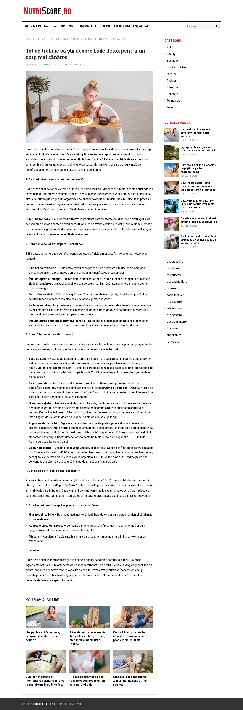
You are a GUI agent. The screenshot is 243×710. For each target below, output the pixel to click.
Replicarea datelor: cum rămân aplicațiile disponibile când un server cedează (199, 239)
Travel (170, 107)
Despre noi (65, 26)
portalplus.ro (174, 268)
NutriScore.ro (38, 704)
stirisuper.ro (174, 275)
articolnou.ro (174, 308)
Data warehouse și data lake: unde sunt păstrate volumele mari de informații (197, 204)
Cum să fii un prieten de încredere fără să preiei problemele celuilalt (129, 636)
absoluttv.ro (174, 335)
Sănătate (172, 94)
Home (29, 39)
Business (173, 60)
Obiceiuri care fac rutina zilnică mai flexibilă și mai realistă (130, 680)
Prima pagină (38, 26)
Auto (170, 47)
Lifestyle (172, 87)
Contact (89, 26)
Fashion (172, 80)
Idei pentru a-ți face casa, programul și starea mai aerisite (43, 636)
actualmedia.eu (176, 295)
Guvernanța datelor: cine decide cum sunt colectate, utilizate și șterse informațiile (198, 186)
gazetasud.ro (175, 261)
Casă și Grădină (176, 67)
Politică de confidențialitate (127, 26)
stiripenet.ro (174, 315)
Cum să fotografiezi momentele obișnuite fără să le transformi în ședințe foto (45, 680)
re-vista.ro (173, 341)
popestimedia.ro (177, 281)
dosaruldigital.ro (177, 321)
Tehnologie (174, 100)
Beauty (39, 39)
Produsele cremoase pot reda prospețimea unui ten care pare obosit (87, 680)
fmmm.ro (172, 328)
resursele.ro (174, 301)
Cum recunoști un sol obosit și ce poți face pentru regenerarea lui (198, 168)
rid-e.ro (171, 288)
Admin (32, 64)
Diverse (172, 74)
